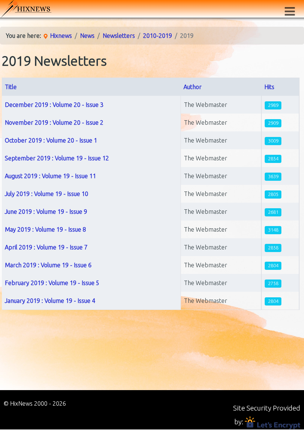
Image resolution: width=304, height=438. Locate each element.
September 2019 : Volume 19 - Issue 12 (57, 158)
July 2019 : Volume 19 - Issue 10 (46, 193)
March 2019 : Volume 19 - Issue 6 (48, 265)
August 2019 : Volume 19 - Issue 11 (50, 176)
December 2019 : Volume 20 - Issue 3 (54, 104)
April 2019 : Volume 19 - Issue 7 (46, 247)
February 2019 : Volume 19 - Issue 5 (52, 283)
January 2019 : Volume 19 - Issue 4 (50, 300)
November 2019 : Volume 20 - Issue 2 (54, 122)
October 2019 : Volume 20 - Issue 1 (51, 140)
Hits (269, 87)
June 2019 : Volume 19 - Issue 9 (46, 211)
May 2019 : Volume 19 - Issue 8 (45, 229)
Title (11, 87)
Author (193, 87)
